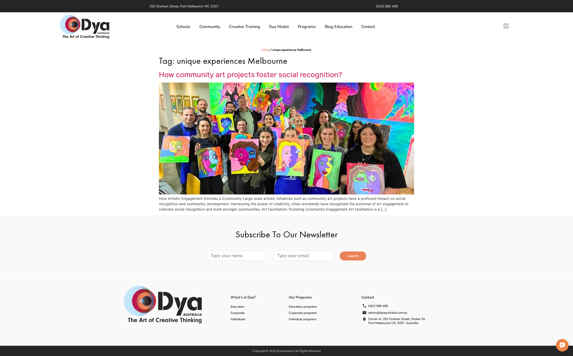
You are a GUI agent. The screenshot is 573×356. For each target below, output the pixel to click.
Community (209, 26)
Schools (183, 26)
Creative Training (244, 26)
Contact (368, 26)
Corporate (237, 313)
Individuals (238, 319)
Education (237, 307)
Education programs (303, 307)
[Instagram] (428, 6)
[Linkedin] (421, 6)
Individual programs (302, 319)
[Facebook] (408, 6)
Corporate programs (303, 313)
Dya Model (279, 26)
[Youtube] (414, 6)
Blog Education (338, 26)
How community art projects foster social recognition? (250, 74)
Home (265, 50)
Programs (307, 26)
